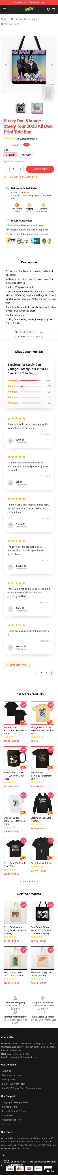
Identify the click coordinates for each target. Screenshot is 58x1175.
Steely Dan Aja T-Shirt (41, 863)
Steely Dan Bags (10, 24)
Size (6, 150)
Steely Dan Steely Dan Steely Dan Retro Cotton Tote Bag (15, 930)
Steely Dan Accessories (24, 19)
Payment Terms (9, 1107)
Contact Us (7, 1115)
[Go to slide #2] (37, 108)
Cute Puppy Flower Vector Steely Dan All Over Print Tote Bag (41, 930)
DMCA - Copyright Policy (13, 1084)
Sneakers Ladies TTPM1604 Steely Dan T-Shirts (15, 821)
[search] (49, 9)
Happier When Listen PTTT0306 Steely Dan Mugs (14, 775)
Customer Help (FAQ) (12, 1120)
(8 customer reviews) (27, 139)
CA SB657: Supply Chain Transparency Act (22, 1088)
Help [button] (52, 1171)
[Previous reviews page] (36, 673)
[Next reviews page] (51, 673)
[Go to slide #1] (21, 108)
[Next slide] (52, 64)
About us (6, 1071)
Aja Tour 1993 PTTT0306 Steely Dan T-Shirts (15, 730)
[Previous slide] (6, 64)
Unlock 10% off (6, 1161)
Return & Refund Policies (14, 1111)
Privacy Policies (9, 1079)
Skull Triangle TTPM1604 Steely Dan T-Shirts (42, 775)
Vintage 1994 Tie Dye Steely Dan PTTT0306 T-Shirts (42, 730)
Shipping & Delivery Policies (15, 1102)
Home (4, 19)
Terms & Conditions (11, 1075)
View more (29, 882)
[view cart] (54, 9)
